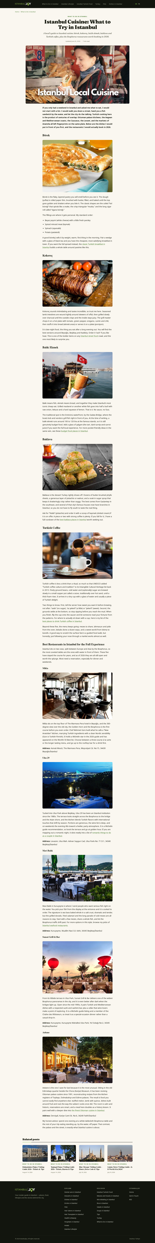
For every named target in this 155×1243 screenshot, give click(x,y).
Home (17, 12)
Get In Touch (133, 1196)
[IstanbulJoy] (23, 4)
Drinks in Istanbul (70, 1203)
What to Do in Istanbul (50, 4)
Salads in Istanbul (103, 1207)
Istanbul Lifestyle (67, 4)
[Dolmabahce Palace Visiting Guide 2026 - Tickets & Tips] (35, 1153)
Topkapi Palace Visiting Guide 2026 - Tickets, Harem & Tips (62, 1168)
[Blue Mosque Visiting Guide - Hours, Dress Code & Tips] (91, 1153)
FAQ (104, 4)
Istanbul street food (89, 336)
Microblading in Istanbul (106, 1199)
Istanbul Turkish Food (84, 4)
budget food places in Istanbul (74, 431)
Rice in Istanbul (102, 1203)
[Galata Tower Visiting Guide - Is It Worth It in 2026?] (120, 1153)
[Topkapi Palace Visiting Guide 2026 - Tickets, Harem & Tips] (63, 1153)
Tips (98, 1214)
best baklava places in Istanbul (73, 519)
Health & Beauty (70, 1218)
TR (139, 4)
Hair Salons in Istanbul (72, 1211)
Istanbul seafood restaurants (55, 925)
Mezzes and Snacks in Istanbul (108, 1196)
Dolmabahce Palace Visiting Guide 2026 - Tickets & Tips (33, 1168)
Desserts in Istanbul (71, 1196)
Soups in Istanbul (103, 1211)
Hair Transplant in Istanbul (74, 1214)
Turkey (97, 4)
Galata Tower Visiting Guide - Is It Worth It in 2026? (119, 1168)
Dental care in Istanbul (72, 1192)
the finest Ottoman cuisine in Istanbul (88, 1110)
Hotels (66, 1225)
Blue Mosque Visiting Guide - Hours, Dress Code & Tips (90, 1168)
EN (136, 4)
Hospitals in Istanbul (71, 1222)
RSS (130, 1199)
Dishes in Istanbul (115, 4)
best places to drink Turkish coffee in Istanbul (62, 621)
